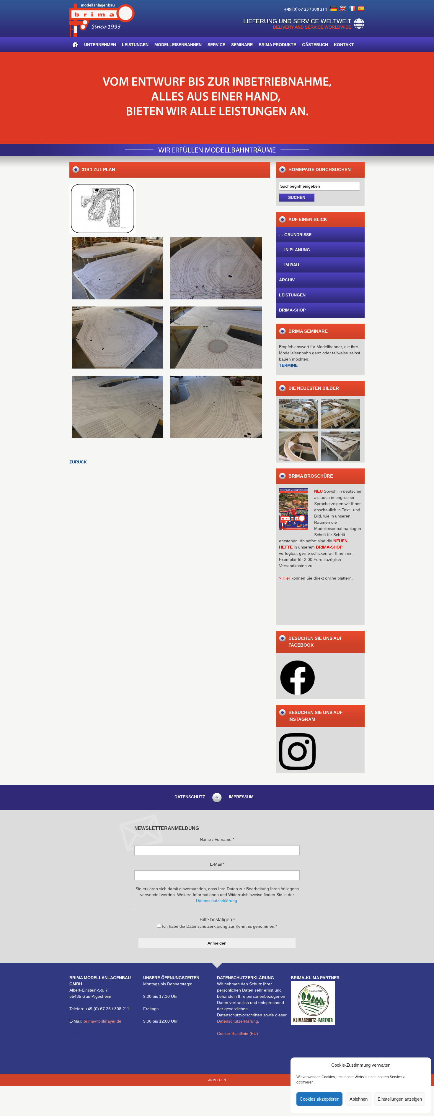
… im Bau (289, 264)
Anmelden (217, 1080)
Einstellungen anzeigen (400, 1099)
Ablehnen (359, 1099)
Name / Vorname (217, 839)
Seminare (242, 44)
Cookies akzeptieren (319, 1099)
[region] (217, 98)
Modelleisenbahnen (178, 44)
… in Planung (294, 249)
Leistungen (135, 44)
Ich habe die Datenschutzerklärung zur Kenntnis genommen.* (219, 926)
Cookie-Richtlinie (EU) (237, 1033)
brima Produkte (277, 44)
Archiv (287, 280)
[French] (351, 9)
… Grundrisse (295, 234)
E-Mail (217, 864)
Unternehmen (100, 44)
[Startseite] (75, 44)
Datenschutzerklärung (237, 1021)
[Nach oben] (217, 801)
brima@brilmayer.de (102, 1021)
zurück (78, 462)
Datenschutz (189, 796)
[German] (333, 9)
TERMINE (288, 365)
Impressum (241, 796)
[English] (342, 9)
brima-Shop (292, 310)
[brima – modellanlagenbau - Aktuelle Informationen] (102, 35)
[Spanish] (361, 9)
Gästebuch (315, 44)
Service (216, 44)
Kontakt (344, 44)
